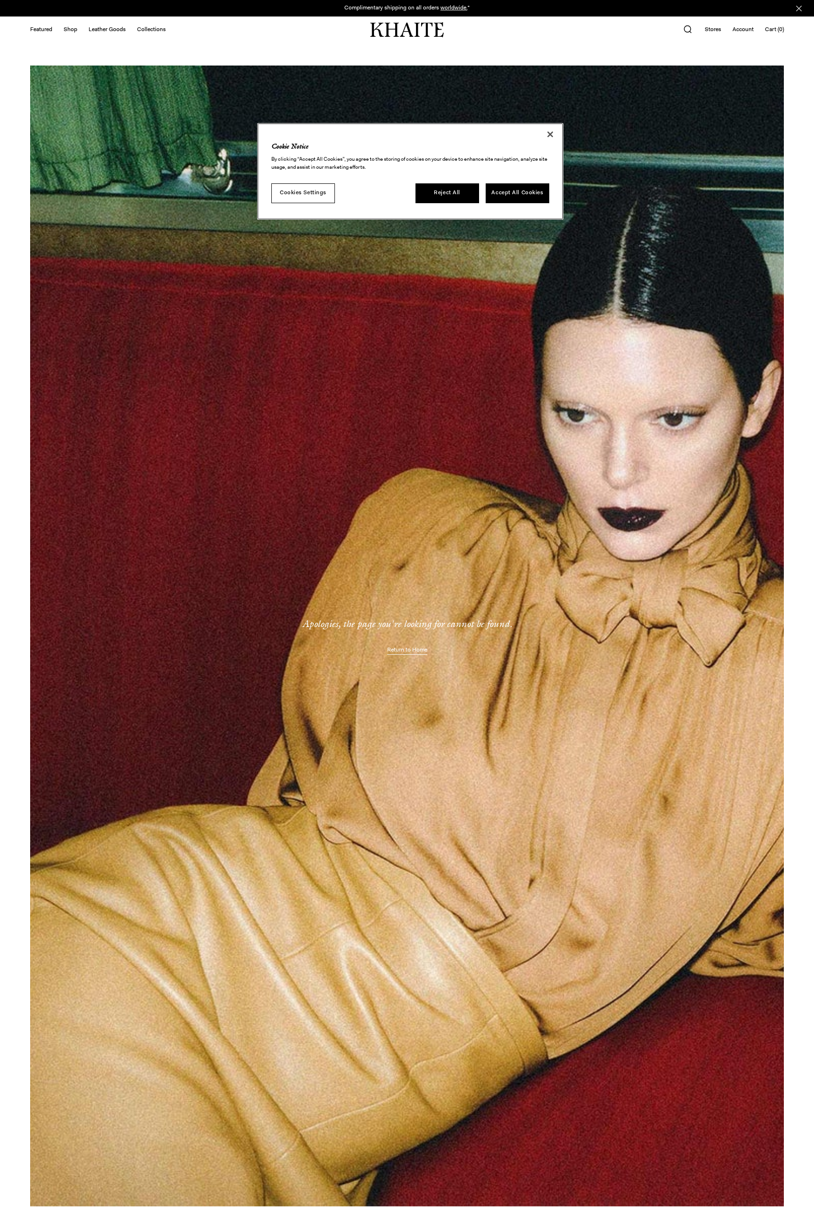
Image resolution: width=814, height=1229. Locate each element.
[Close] (550, 134)
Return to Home (407, 650)
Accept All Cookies (517, 193)
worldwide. (453, 8)
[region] (410, 171)
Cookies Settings (303, 193)
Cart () (774, 30)
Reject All (447, 193)
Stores (713, 30)
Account (743, 30)
